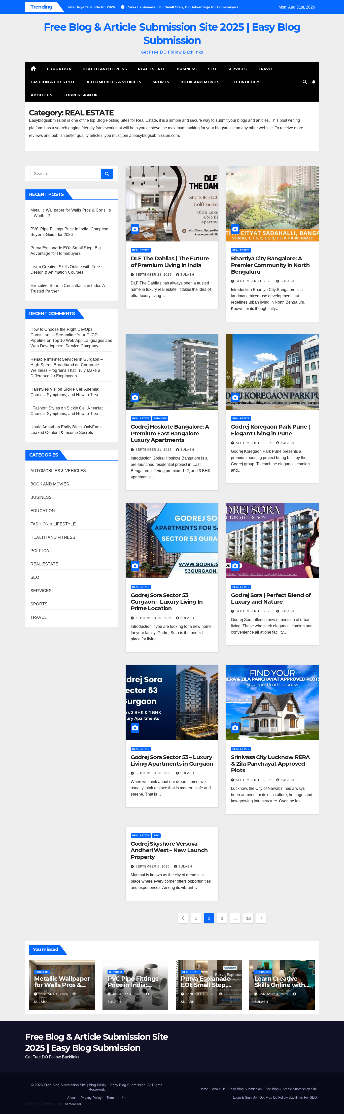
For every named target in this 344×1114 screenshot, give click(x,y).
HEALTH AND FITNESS (105, 69)
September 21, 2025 (254, 281)
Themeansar (72, 1104)
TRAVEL (265, 69)
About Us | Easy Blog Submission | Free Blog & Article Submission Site (264, 1089)
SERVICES (237, 69)
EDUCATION (59, 69)
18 (248, 918)
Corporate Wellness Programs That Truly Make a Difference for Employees (65, 370)
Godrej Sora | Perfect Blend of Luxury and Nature (271, 598)
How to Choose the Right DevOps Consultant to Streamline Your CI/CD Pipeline (64, 335)
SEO (212, 69)
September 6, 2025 (152, 866)
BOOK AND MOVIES (200, 82)
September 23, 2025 (154, 274)
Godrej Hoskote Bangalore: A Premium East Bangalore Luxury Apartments (170, 433)
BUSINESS (187, 69)
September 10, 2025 (154, 618)
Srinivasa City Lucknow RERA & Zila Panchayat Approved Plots (270, 764)
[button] (305, 82)
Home (203, 1089)
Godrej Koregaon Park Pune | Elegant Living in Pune (270, 430)
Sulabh (187, 274)
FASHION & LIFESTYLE (53, 82)
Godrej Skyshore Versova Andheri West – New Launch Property (169, 850)
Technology (245, 82)
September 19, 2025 (254, 443)
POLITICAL (41, 551)
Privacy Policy (91, 1098)
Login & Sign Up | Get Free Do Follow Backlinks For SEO (275, 1097)
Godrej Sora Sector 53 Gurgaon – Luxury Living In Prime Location (167, 602)
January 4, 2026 (54, 994)
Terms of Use (116, 1098)
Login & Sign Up (80, 95)
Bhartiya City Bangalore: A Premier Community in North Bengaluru (270, 265)
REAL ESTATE (152, 69)
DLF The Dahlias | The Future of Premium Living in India (170, 261)
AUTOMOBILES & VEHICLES (114, 82)
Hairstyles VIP (43, 389)
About (71, 1098)
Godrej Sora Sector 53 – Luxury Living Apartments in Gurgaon (172, 760)
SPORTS (161, 82)
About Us (41, 95)
